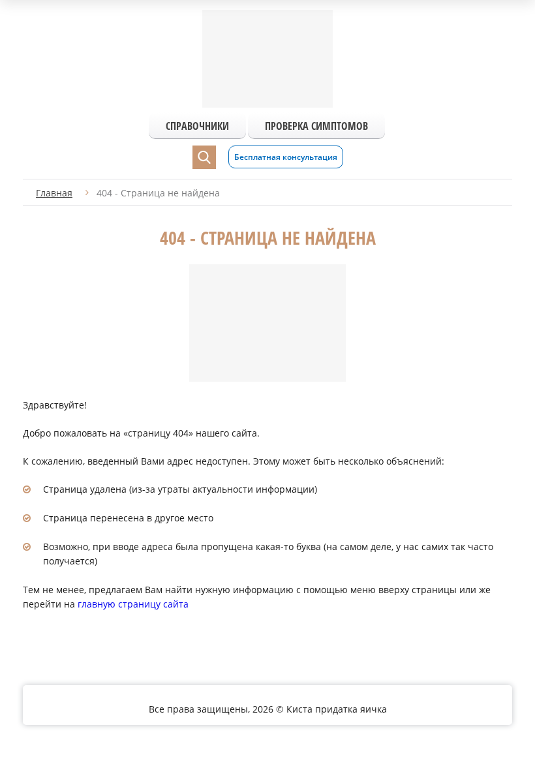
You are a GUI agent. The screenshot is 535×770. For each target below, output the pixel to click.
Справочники (197, 126)
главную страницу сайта (133, 604)
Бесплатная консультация (285, 156)
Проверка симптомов (316, 126)
